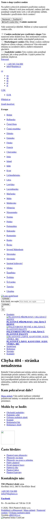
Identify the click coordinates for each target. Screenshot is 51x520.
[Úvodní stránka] (9, 296)
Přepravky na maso (15, 458)
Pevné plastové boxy (15, 465)
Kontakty (11, 354)
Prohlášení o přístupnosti (11, 510)
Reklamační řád (13, 422)
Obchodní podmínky (15, 412)
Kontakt (10, 420)
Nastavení (6, 19)
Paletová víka (12, 467)
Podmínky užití (13, 415)
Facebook (5, 498)
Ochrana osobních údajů (17, 417)
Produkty (10, 314)
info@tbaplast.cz (9, 493)
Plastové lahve (13, 470)
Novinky (10, 351)
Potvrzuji (5, 59)
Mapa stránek (7, 396)
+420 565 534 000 (9, 491)
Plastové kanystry (14, 472)
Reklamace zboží (14, 425)
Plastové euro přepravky (17, 455)
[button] (2, 71)
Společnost (11, 346)
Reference (11, 349)
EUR (9, 95)
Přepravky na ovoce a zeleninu (20, 460)
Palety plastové (13, 462)
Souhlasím (17, 19)
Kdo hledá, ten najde (10, 301)
